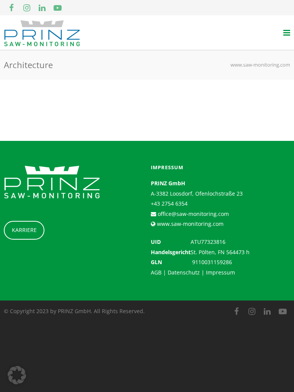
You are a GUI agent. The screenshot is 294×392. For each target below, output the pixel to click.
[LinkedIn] (42, 7)
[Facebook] (11, 7)
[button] (17, 375)
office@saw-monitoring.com (192, 213)
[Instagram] (26, 7)
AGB (156, 272)
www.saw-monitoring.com (189, 223)
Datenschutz (184, 272)
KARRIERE (24, 230)
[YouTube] (57, 7)
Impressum (220, 272)
